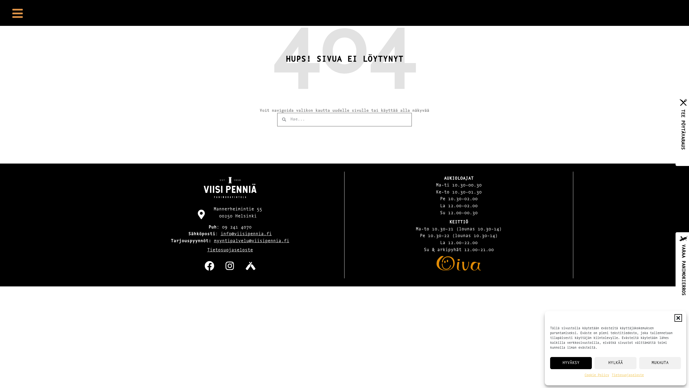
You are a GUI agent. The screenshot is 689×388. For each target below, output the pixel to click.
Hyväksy (571, 363)
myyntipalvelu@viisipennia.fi (251, 241)
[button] (678, 318)
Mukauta (660, 363)
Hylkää (615, 363)
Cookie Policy (597, 375)
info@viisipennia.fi (246, 234)
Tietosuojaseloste (628, 375)
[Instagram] (230, 266)
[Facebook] (209, 266)
